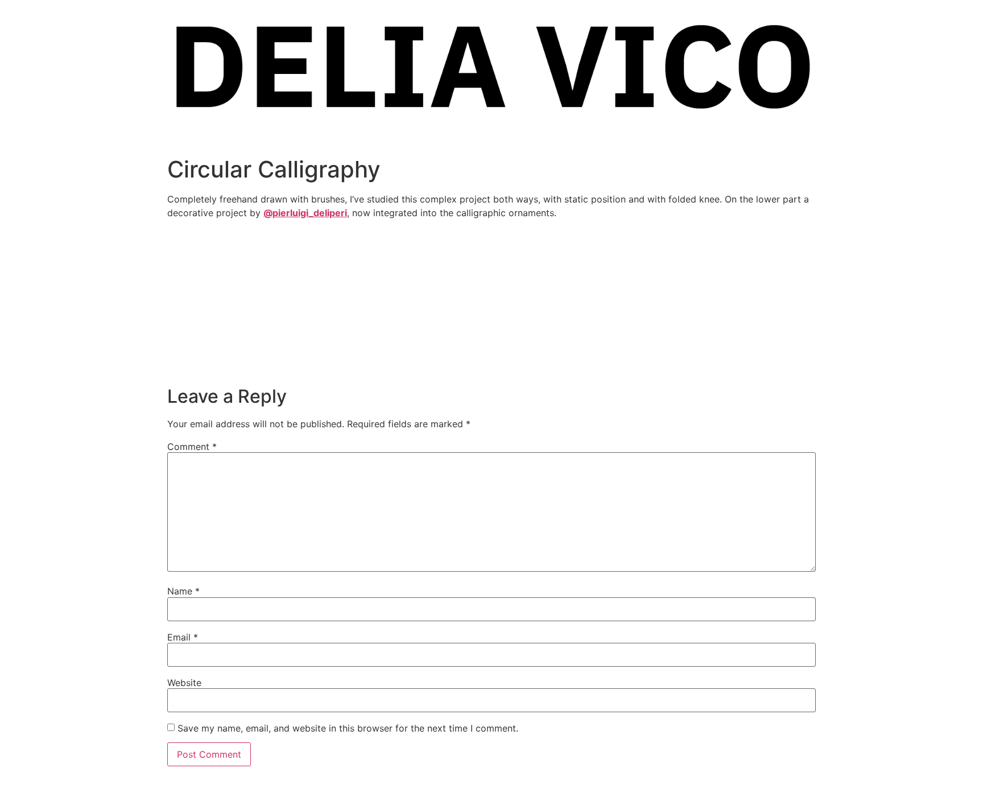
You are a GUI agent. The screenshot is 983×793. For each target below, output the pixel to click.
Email (182, 637)
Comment (192, 446)
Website (184, 682)
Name (183, 591)
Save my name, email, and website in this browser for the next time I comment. (347, 728)
